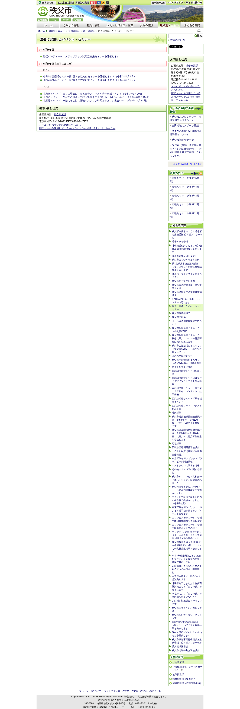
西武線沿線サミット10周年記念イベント (187, 400)
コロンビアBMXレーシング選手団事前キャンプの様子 (187, 526)
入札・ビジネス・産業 (120, 25)
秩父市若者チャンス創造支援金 (187, 609)
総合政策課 (89, 31)
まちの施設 (146, 25)
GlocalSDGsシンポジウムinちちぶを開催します (187, 634)
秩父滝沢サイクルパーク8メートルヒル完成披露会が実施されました (187, 489)
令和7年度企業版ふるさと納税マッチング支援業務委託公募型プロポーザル (187, 558)
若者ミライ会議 (180, 241)
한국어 (66, 19)
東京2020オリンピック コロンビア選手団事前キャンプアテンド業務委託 (187, 510)
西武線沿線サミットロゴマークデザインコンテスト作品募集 (187, 380)
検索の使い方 (177, 39)
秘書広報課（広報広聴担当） (187, 683)
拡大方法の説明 (66, 2)
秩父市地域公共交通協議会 (185, 650)
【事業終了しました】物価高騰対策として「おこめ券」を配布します (187, 586)
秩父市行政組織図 (181, 313)
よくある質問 (192, 25)
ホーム (49, 25)
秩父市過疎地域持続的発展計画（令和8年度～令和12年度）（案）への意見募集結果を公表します (187, 435)
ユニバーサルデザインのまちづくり (187, 275)
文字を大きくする (46, 3)
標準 (93, 3)
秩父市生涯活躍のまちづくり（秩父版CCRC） (187, 330)
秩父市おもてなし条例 (183, 281)
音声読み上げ (158, 3)
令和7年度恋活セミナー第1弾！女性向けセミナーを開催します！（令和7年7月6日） (89, 76)
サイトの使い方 (193, 2)
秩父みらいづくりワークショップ (187, 616)
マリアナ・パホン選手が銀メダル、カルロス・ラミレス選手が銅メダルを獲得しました (187, 535)
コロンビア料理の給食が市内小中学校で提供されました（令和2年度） (187, 500)
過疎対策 (176, 412)
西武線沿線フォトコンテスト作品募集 (187, 407)
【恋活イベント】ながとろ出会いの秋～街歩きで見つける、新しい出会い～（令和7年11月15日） (97, 97)
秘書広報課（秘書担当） (185, 679)
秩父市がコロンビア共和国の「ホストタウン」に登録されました (187, 479)
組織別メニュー (169, 25)
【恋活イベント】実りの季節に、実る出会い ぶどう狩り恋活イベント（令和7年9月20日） (94, 93)
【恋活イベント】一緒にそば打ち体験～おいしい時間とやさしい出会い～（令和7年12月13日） (95, 100)
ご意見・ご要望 (130, 691)
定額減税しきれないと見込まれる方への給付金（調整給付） (187, 569)
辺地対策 (176, 443)
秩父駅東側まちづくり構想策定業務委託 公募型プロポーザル (187, 234)
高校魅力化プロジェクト (184, 255)
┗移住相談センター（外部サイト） (187, 668)
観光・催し (93, 25)
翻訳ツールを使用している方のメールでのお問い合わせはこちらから (77, 128)
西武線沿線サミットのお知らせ (187, 372)
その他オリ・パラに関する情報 (187, 471)
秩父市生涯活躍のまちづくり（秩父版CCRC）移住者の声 (187, 361)
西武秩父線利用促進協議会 (185, 447)
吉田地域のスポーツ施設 (185, 125)
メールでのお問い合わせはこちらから (60, 124)
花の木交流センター (182, 355)
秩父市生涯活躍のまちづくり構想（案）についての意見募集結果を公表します (187, 338)
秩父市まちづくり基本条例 (185, 259)
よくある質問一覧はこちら (188, 164)
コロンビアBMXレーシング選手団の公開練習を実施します (187, 519)
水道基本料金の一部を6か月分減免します (186, 578)
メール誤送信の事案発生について (187, 323)
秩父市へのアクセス (150, 691)
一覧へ (199, 108)
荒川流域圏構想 (180, 646)
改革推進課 (178, 674)
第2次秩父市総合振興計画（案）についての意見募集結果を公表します (187, 266)
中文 (54, 19)
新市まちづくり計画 (182, 367)
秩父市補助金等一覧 (183, 139)
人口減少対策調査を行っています (187, 602)
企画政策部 (74, 31)
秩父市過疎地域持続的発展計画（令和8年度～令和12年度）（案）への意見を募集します (187, 421)
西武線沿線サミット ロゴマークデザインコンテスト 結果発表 (187, 391)
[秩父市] (61, 12)
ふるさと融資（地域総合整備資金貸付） (187, 453)
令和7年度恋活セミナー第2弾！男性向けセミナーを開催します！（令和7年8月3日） (89, 80)
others (77, 19)
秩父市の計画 (179, 317)
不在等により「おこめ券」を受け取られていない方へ (187, 595)
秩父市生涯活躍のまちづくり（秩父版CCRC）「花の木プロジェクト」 (187, 348)
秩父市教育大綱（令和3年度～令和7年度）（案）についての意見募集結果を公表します (187, 547)
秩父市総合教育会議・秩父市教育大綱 (187, 286)
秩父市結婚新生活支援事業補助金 (187, 294)
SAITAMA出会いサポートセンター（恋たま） (186, 301)
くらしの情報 (71, 25)
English (42, 19)
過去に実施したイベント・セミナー (187, 308)
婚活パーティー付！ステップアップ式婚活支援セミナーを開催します (81, 56)
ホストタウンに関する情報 (185, 465)
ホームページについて (90, 691)
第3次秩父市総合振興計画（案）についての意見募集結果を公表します (187, 625)
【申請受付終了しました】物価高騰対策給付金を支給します (187, 248)
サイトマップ (175, 2)
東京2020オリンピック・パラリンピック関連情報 (187, 460)
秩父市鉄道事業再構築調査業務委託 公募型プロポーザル (187, 641)
